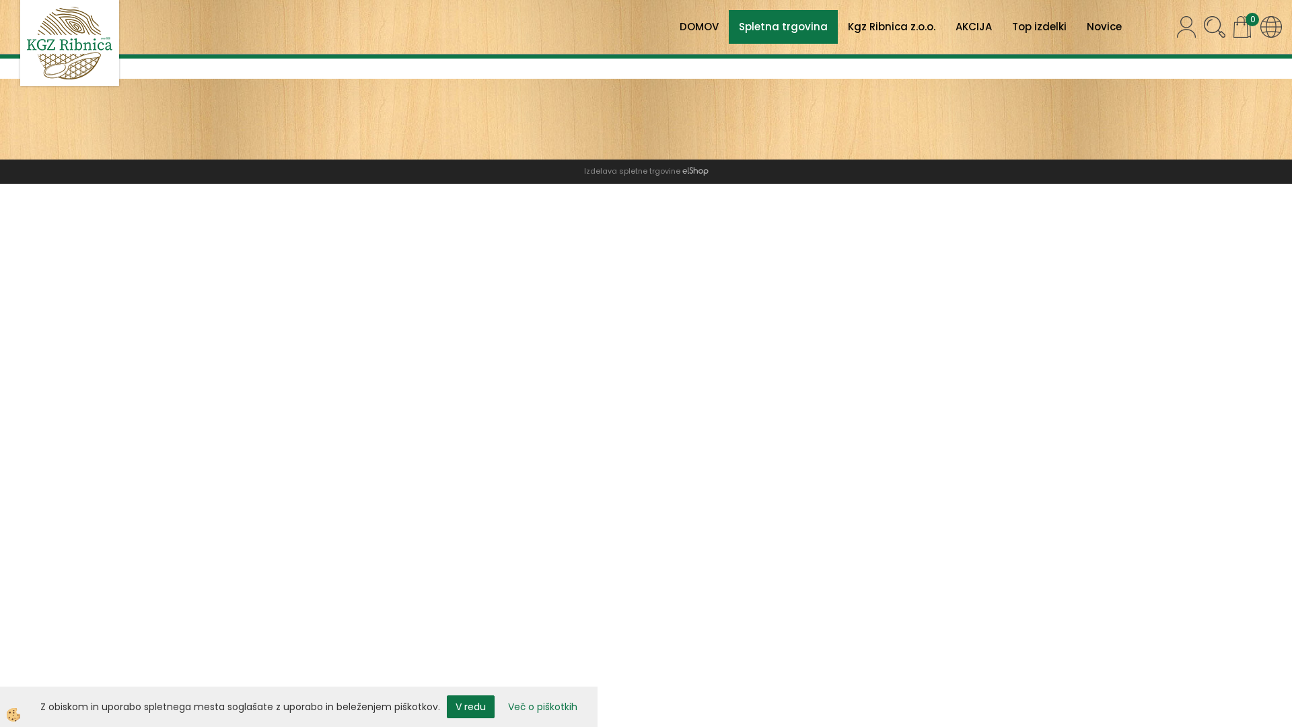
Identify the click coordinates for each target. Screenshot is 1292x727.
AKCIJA (974, 27)
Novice (1104, 27)
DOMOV (699, 27)
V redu (471, 707)
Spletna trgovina (783, 27)
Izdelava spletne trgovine (632, 171)
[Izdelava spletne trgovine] (695, 171)
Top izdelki (1039, 27)
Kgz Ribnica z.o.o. (891, 27)
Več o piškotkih (542, 707)
